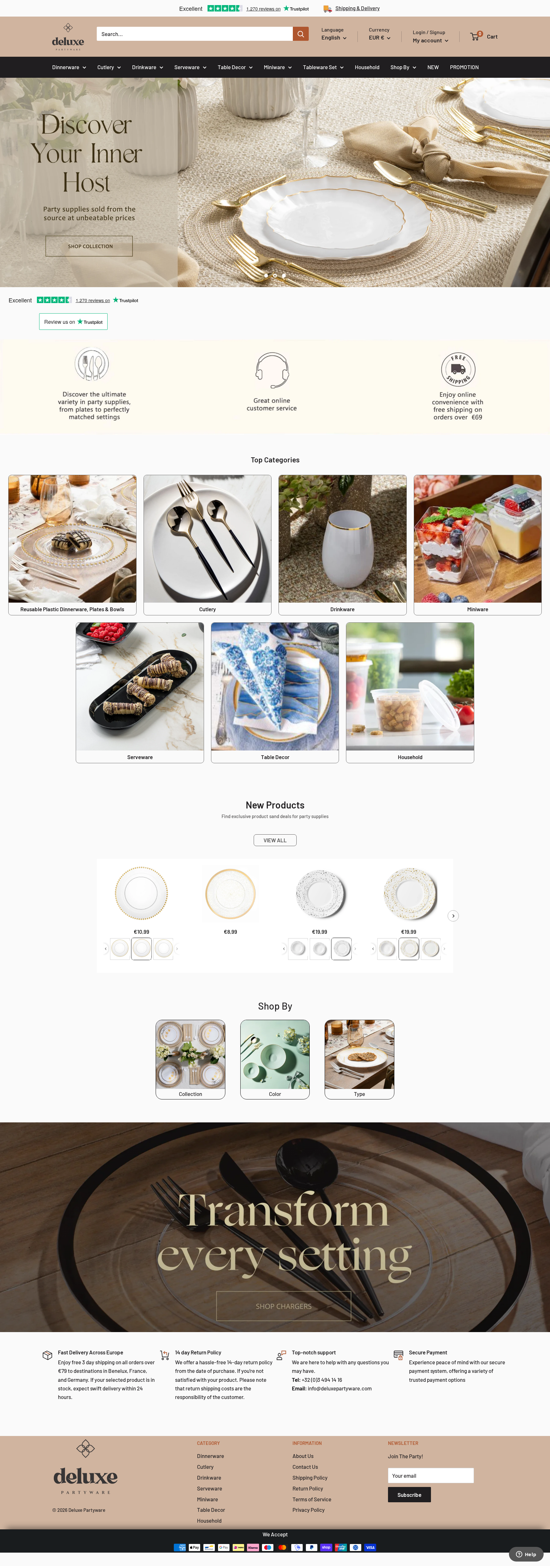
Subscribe (409, 1494)
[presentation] (105, 949)
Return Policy (308, 1488)
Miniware (274, 67)
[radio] (119, 949)
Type (359, 1094)
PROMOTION (464, 67)
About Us (303, 1456)
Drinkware (144, 67)
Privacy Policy (309, 1509)
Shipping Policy (310, 1477)
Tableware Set (320, 67)
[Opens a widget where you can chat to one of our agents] (526, 1555)
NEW (433, 67)
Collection (190, 1094)
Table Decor (232, 67)
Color (275, 1094)
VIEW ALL (275, 840)
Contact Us (305, 1466)
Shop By (400, 67)
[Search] (301, 34)
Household (367, 67)
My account (428, 40)
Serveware (187, 67)
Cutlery (105, 67)
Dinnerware (65, 67)
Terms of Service (312, 1499)
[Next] (453, 915)
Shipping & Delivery (357, 8)
